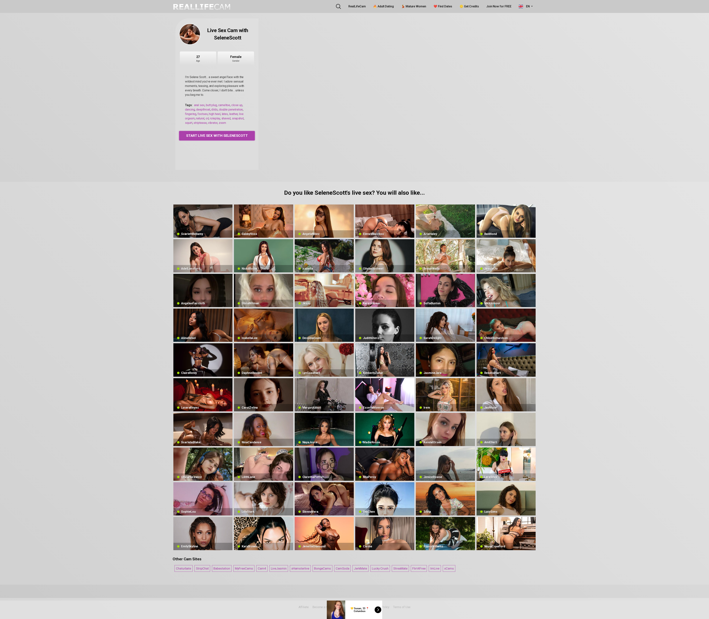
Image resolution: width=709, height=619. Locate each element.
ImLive (434, 568)
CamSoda (342, 568)
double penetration (231, 109)
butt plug (211, 105)
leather (233, 114)
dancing (190, 109)
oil (207, 118)
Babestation (221, 568)
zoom (222, 123)
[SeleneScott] (190, 34)
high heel (214, 114)
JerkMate (360, 568)
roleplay (215, 118)
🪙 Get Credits (469, 6)
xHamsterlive (300, 568)
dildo (214, 109)
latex (225, 114)
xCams (449, 568)
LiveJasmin (279, 568)
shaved (226, 118)
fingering (190, 114)
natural (200, 118)
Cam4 (262, 568)
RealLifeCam (357, 6)
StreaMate (400, 568)
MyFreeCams (244, 568)
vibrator (212, 123)
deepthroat (203, 109)
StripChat (202, 568)
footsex (203, 114)
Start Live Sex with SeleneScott (217, 135)
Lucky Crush (380, 568)
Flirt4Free (418, 568)
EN (526, 6)
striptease (200, 123)
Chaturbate (183, 568)
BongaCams (322, 568)
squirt (188, 123)
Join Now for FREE (498, 6)
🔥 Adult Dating (383, 6)
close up (236, 105)
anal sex (199, 105)
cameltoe (224, 105)
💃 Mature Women (413, 6)
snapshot (238, 118)
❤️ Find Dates (443, 6)
